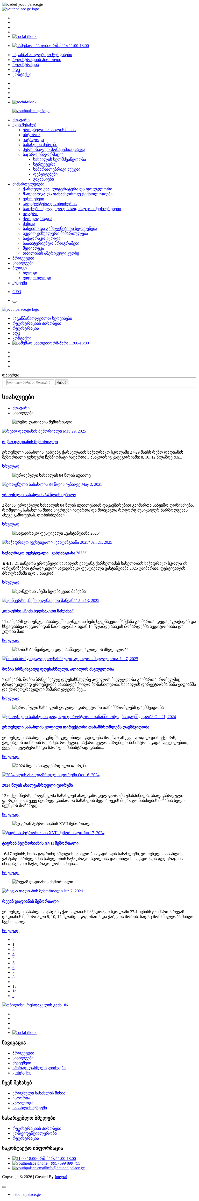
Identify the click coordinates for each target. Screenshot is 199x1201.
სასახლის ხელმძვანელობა (59, 159)
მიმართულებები (28, 184)
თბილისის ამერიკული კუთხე (51, 253)
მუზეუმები (21, 1063)
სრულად (10, 466)
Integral (61, 1177)
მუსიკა (29, 223)
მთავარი (21, 120)
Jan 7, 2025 (128, 658)
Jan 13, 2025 (88, 600)
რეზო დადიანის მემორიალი (30, 442)
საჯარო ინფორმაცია (43, 154)
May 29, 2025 (74, 431)
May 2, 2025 (91, 484)
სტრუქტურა (44, 164)
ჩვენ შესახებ (24, 125)
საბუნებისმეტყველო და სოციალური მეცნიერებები (72, 209)
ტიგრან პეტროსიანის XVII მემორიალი (40, 843)
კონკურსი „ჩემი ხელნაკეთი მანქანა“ (38, 611)
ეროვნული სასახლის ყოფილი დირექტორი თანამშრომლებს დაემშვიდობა (75, 727)
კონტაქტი (21, 74)
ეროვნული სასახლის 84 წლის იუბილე (39, 495)
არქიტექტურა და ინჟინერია (50, 204)
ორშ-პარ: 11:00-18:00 (69, 45)
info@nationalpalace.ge (65, 1168)
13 (14, 986)
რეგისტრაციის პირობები (36, 59)
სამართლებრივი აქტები (56, 169)
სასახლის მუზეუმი (40, 144)
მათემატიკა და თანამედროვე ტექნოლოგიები (67, 194)
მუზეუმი (19, 283)
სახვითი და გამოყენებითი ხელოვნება (60, 228)
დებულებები (45, 174)
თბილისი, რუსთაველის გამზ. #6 (37, 1005)
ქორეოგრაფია (37, 218)
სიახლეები (22, 263)
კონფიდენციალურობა (34, 1133)
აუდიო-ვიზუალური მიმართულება (55, 233)
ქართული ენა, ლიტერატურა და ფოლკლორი (67, 189)
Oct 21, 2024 (164, 716)
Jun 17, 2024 (93, 833)
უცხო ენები (33, 199)
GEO (16, 291)
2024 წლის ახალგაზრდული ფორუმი (37, 785)
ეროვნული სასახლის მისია (49, 130)
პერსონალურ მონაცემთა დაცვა (54, 149)
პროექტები (23, 258)
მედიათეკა (33, 248)
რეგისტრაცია (25, 64)
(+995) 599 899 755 (63, 1163)
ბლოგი (19, 268)
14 (14, 991)
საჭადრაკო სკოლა (41, 238)
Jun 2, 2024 (73, 891)
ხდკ (16, 69)
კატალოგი (33, 139)
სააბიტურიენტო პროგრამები (51, 243)
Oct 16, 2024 (88, 775)
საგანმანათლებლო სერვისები (42, 54)
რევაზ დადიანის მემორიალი (30, 901)
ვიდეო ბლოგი (37, 278)
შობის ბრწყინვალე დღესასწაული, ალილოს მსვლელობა (58, 669)
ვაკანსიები (43, 179)
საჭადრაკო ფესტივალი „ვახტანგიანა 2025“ (44, 553)
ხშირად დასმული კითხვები (39, 1068)
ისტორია (31, 134)
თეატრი (30, 213)
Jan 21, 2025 (101, 542)
